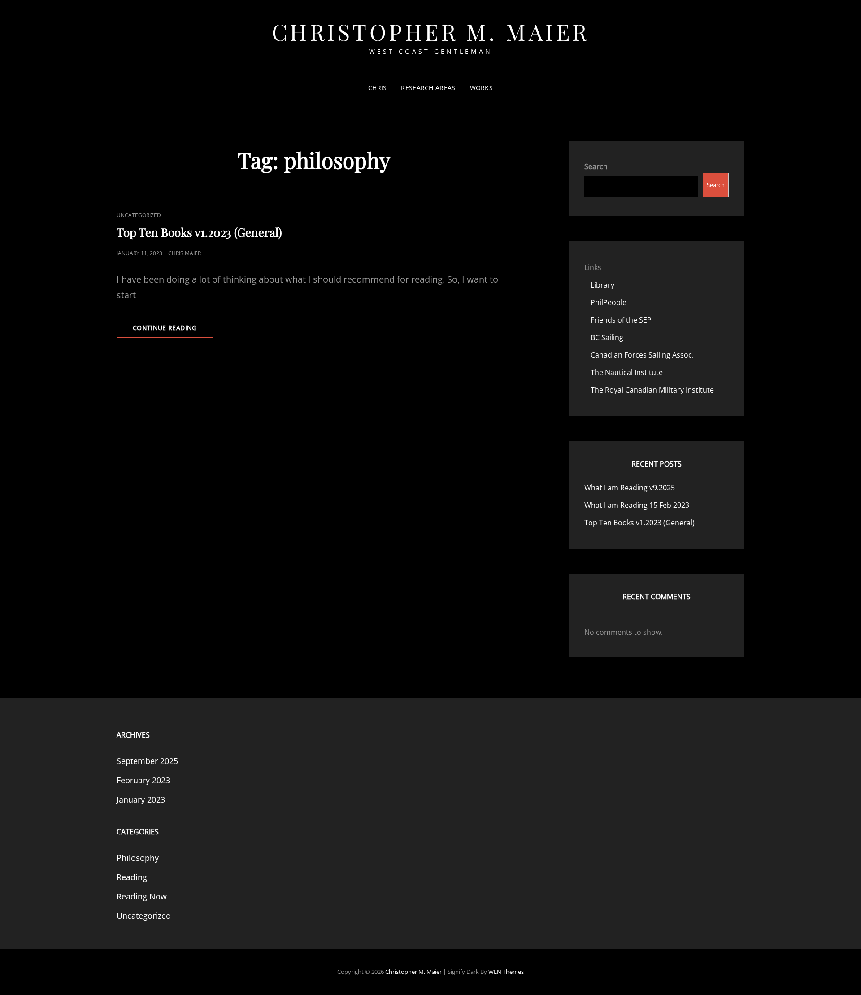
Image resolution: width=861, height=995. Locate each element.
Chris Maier (184, 253)
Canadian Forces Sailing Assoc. (642, 355)
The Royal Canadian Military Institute (652, 390)
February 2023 (143, 780)
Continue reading (173, 330)
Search (596, 166)
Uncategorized (139, 215)
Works (481, 87)
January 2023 (141, 799)
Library (602, 285)
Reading (132, 877)
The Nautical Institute (627, 372)
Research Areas (428, 87)
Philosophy (138, 857)
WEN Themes (506, 972)
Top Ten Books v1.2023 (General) (199, 232)
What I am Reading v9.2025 (629, 488)
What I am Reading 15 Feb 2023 (636, 505)
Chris (377, 87)
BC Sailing (607, 337)
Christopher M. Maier (431, 32)
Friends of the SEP (621, 320)
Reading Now (142, 896)
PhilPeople (608, 302)
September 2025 (147, 760)
